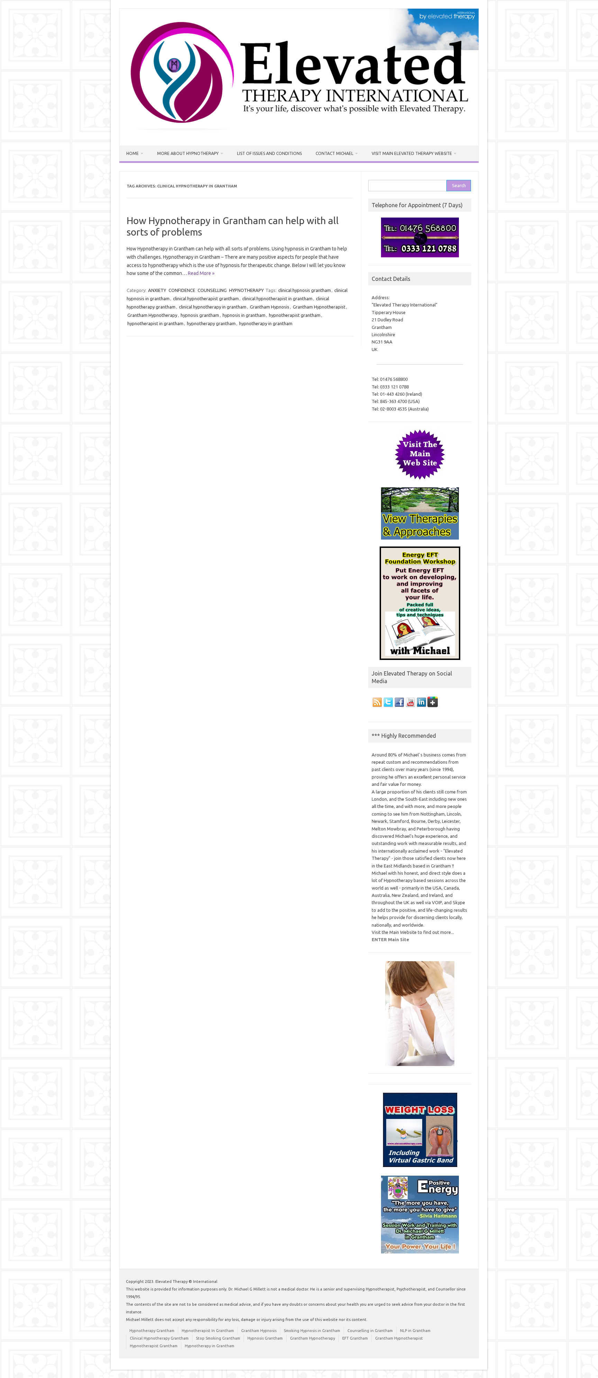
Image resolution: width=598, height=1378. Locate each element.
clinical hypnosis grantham (304, 290)
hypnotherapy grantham (211, 323)
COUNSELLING (212, 290)
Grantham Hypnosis (269, 306)
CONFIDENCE (182, 290)
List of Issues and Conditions (269, 153)
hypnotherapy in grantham (265, 323)
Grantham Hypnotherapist (319, 306)
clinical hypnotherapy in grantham (212, 306)
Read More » (201, 273)
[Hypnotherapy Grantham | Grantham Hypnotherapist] (299, 134)
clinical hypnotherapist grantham (206, 298)
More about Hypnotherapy (188, 153)
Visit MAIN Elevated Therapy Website (412, 153)
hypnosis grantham (200, 315)
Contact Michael (334, 153)
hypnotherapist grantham (294, 315)
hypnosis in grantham (244, 315)
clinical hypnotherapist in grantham (277, 298)
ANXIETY (157, 290)
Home (132, 153)
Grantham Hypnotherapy (152, 315)
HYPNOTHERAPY (246, 290)
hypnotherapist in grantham (155, 323)
